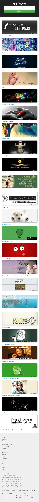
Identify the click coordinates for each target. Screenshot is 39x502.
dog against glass (6, 224)
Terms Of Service (7, 445)
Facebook (5, 452)
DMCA (4, 448)
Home (4, 437)
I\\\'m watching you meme (8, 344)
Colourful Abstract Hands (8, 104)
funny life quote (6, 327)
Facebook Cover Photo (9, 474)
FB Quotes (5, 470)
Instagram (5, 458)
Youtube (4, 460)
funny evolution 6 (6, 293)
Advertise (5, 441)
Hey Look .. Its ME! (6, 35)
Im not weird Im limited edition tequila (12, 430)
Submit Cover (6, 443)
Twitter (4, 454)
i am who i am (5, 207)
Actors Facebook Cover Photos (11, 481)
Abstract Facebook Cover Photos (12, 479)
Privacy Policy (6, 446)
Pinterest (5, 456)
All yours (4, 87)
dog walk (4, 412)
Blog (3, 462)
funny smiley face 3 (7, 258)
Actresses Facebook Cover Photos (12, 483)
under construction (7, 173)
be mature (4, 190)
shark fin (4, 310)
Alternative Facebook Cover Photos (12, 485)
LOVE (3, 53)
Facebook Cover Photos (9, 476)
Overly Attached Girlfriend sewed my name (13, 395)
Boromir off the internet (8, 361)
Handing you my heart (7, 121)
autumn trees (5, 138)
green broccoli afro (7, 241)
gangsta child (5, 156)
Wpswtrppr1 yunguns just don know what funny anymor (16, 275)
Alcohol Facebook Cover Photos (11, 477)
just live (4, 70)
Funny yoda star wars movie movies (11, 378)
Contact (4, 439)
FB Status (5, 468)
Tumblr (4, 464)
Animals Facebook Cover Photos (11, 487)
